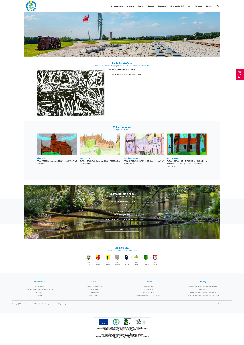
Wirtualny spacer (94, 295)
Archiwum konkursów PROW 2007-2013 (148, 295)
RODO (36, 304)
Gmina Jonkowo (127, 259)
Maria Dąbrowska (187, 151)
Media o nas (199, 6)
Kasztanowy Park (203, 289)
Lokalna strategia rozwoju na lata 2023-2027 (39, 289)
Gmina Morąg (107, 259)
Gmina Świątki (136, 259)
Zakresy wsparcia (148, 292)
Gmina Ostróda (98, 259)
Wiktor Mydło (57, 151)
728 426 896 (130, 212)
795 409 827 (117, 212)
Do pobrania (162, 6)
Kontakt (208, 6)
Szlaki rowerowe (94, 292)
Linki (189, 6)
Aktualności (130, 6)
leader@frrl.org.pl (124, 215)
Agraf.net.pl (228, 304)
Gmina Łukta (88, 259)
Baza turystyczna (94, 289)
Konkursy (141, 6)
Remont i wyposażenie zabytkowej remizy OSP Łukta (203, 295)
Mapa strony (62, 304)
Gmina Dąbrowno (155, 259)
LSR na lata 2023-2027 (177, 6)
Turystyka (151, 6)
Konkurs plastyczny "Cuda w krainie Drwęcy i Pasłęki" (121, 66)
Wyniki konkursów (148, 286)
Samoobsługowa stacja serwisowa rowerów (203, 292)
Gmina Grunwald (146, 259)
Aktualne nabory (148, 289)
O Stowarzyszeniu (117, 6)
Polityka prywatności (48, 304)
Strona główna (99, 66)
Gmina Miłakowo (117, 259)
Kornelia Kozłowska (144, 151)
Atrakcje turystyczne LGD (94, 286)
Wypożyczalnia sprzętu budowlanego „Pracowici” (203, 286)
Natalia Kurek (100, 151)
